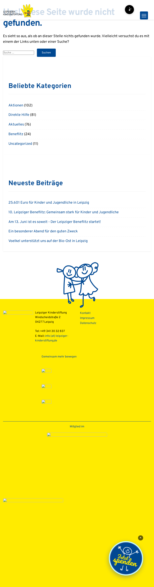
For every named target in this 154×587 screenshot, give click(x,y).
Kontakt (85, 313)
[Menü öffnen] (144, 15)
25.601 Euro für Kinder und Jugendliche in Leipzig (48, 202)
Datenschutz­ (88, 323)
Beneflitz (15, 134)
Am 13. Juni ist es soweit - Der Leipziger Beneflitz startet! (54, 222)
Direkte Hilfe (18, 115)
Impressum (87, 318)
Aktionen (15, 105)
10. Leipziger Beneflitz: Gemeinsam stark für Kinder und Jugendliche (63, 212)
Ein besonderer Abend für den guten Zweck (43, 231)
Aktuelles (16, 124)
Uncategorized (20, 144)
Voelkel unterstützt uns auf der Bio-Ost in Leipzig (48, 241)
